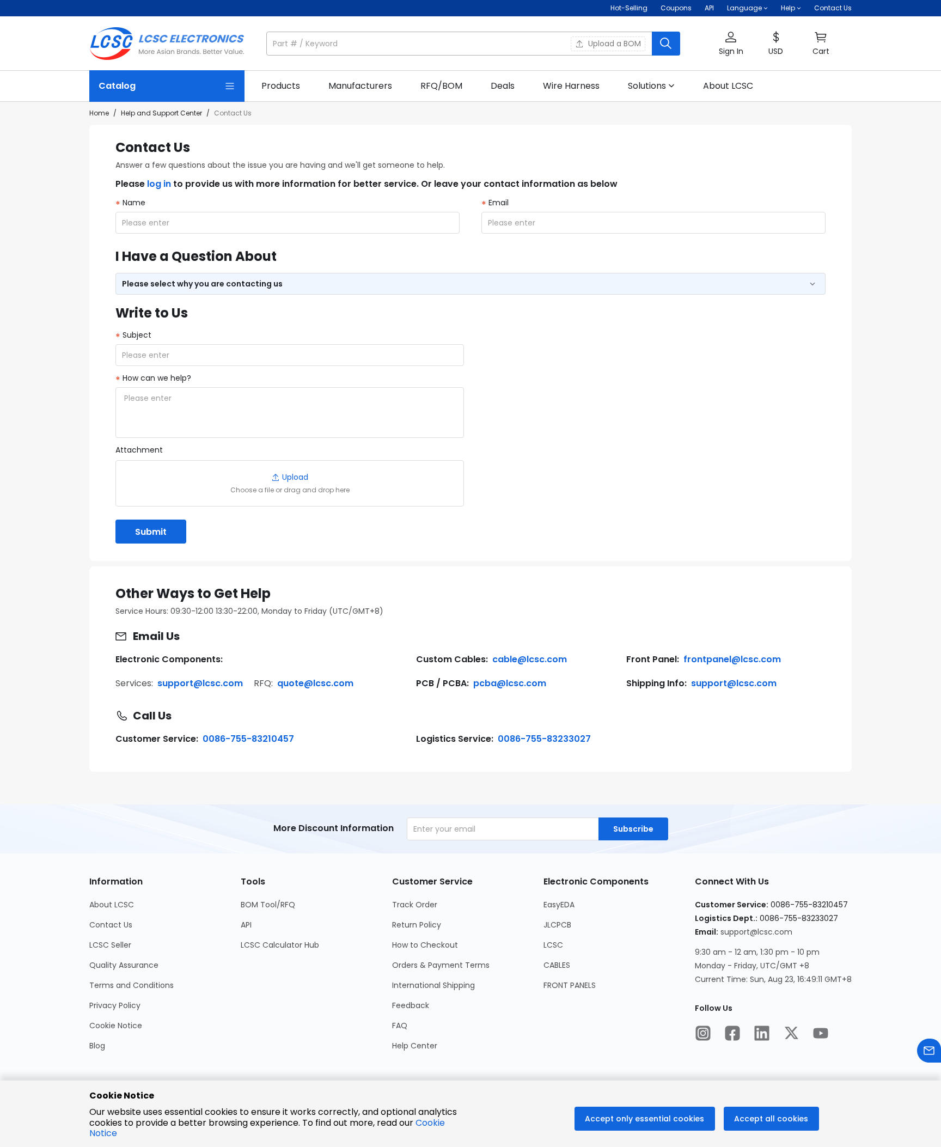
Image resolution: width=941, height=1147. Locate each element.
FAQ (399, 1025)
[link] (280, 86)
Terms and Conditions (131, 985)
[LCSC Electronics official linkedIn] (762, 1034)
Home (99, 113)
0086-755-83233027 (544, 739)
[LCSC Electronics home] (167, 43)
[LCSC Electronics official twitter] (791, 1034)
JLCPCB (557, 924)
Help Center (414, 1045)
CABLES (556, 965)
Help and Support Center (161, 113)
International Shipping (433, 985)
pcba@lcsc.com (509, 683)
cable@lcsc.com (529, 659)
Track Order (414, 904)
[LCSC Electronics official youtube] (820, 1034)
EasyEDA (559, 904)
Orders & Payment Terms (441, 965)
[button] (473, 44)
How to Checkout (425, 944)
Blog (97, 1045)
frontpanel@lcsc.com (732, 659)
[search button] (666, 44)
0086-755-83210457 (248, 739)
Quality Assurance (123, 965)
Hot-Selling (628, 8)
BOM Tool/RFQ (268, 904)
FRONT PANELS (569, 985)
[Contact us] (929, 1052)
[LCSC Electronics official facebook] (732, 1034)
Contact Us (833, 8)
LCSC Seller (110, 944)
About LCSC (111, 904)
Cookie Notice (115, 1025)
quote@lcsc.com (315, 683)
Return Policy (416, 924)
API (709, 8)
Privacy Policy (114, 1005)
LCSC (553, 944)
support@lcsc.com (200, 683)
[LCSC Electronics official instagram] (703, 1034)
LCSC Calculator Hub (280, 944)
